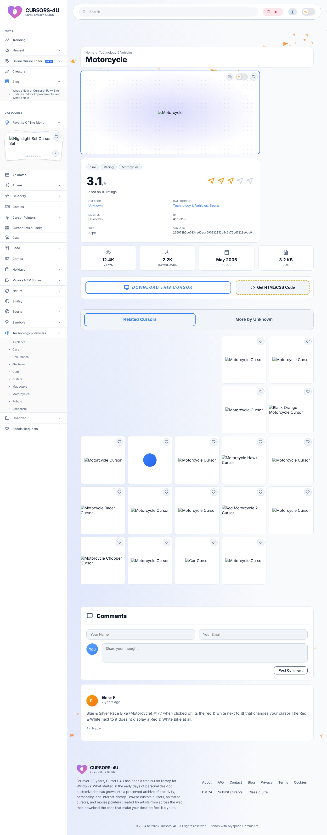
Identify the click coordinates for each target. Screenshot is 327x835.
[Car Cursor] (197, 560)
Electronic (19, 364)
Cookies (300, 782)
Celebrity (19, 196)
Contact (236, 782)
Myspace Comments (243, 826)
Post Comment (291, 670)
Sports (17, 311)
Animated (19, 175)
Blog (15, 82)
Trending (19, 40)
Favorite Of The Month (28, 122)
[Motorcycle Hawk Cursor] (244, 460)
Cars (15, 349)
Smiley (17, 301)
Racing (109, 167)
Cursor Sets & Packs (27, 228)
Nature (17, 291)
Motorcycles (20, 394)
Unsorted (19, 418)
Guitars (17, 379)
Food (16, 248)
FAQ (220, 782)
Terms (283, 782)
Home (89, 52)
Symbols (18, 322)
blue (93, 167)
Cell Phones (20, 357)
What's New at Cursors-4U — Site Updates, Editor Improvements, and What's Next (36, 94)
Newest (18, 50)
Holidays (18, 269)
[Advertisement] (197, 33)
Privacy (267, 782)
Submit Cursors (230, 792)
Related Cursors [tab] (140, 319)
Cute (16, 237)
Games (17, 259)
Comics (18, 207)
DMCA (207, 792)
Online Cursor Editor (32, 61)
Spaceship (19, 409)
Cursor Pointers (24, 217)
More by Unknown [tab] (254, 319)
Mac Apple (19, 386)
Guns (15, 371)
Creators (18, 71)
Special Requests (25, 429)
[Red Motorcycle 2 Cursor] (244, 510)
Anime (17, 185)
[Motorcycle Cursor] (244, 360)
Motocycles (130, 167)
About (207, 782)
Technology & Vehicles (29, 333)
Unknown (95, 205)
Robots (17, 401)
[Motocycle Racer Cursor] (102, 510)
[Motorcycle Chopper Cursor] (102, 560)
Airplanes (18, 342)
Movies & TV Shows (27, 280)
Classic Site (258, 792)
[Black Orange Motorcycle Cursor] (291, 410)
